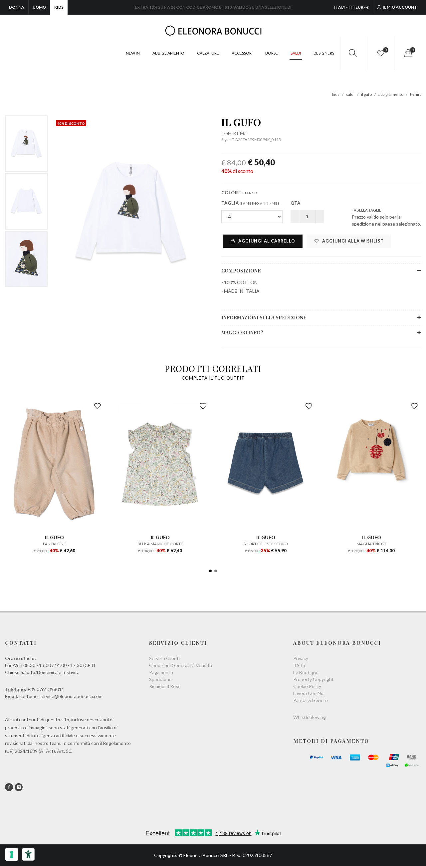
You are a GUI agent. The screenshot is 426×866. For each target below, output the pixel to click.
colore (239, 192)
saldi (350, 94)
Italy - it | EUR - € (351, 7)
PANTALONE (54, 543)
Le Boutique (306, 672)
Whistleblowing (309, 717)
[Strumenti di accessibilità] (28, 854)
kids (335, 94)
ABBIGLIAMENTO (168, 53)
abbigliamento (390, 94)
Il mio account (399, 7)
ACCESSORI (242, 53)
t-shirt (415, 94)
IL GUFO (241, 122)
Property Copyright (313, 679)
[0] (407, 53)
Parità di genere (310, 700)
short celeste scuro (266, 543)
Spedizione (160, 679)
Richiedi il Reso (165, 686)
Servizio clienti (164, 658)
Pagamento (161, 672)
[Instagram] (19, 787)
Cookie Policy (307, 686)
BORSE (271, 53)
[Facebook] (9, 787)
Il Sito (299, 665)
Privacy (300, 658)
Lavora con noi (308, 693)
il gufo (366, 94)
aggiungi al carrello (266, 241)
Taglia (251, 203)
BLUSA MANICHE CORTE (160, 543)
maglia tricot (371, 543)
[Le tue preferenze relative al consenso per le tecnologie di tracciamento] (11, 854)
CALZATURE (208, 53)
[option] (26, 143)
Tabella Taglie (366, 210)
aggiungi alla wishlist (352, 241)
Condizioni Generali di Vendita (180, 665)
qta (296, 203)
